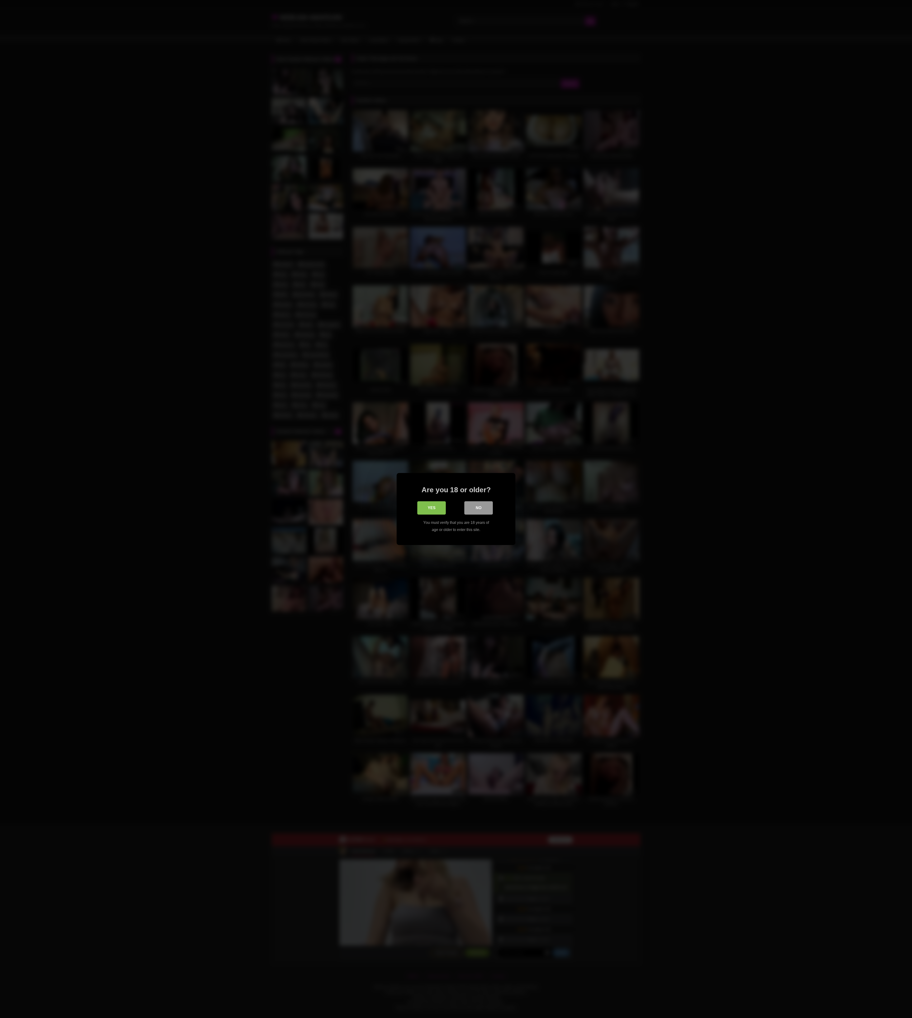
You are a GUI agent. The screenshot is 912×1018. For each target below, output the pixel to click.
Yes (432, 508)
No (478, 508)
